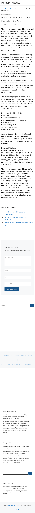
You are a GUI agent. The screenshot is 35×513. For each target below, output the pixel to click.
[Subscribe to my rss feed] (16, 510)
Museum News (9, 8)
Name (7, 270)
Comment (9, 257)
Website (8, 284)
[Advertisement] (17, 327)
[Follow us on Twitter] (18, 510)
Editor (4, 24)
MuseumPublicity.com (14, 505)
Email (7, 277)
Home (2, 8)
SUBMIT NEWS (24, 486)
